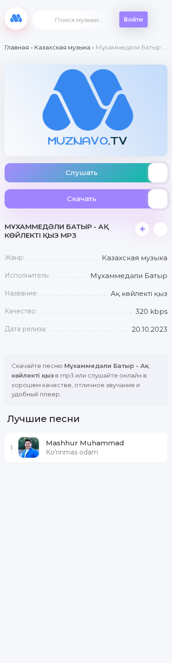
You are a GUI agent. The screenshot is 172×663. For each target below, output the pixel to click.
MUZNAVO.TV (16, 18)
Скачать (81, 198)
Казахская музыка (62, 47)
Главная (17, 47)
